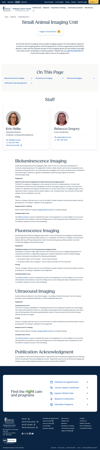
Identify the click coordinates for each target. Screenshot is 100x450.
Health (17, 2)
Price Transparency (85, 426)
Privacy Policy (61, 447)
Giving (67, 2)
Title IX (79, 447)
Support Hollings (67, 431)
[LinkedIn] (30, 433)
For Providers (59, 2)
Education (11, 2)
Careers (73, 2)
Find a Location (48, 423)
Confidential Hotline (86, 428)
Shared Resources (23, 17)
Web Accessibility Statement (89, 447)
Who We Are (89, 8)
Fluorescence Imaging (50, 78)
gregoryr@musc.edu (45, 210)
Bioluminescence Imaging (18, 78)
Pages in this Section (50, 31)
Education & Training (58, 8)
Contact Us (83, 421)
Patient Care (37, 8)
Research (24, 2)
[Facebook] (22, 433)
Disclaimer (54, 447)
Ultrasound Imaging (81, 78)
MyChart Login (82, 2)
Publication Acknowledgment (18, 83)
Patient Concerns (85, 423)
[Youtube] (33, 433)
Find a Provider (48, 2)
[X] (25, 433)
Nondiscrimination (71, 447)
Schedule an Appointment (50, 418)
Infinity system (23, 217)
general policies (74, 51)
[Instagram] (27, 433)
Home (6, 17)
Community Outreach (75, 8)
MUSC (4, 2)
